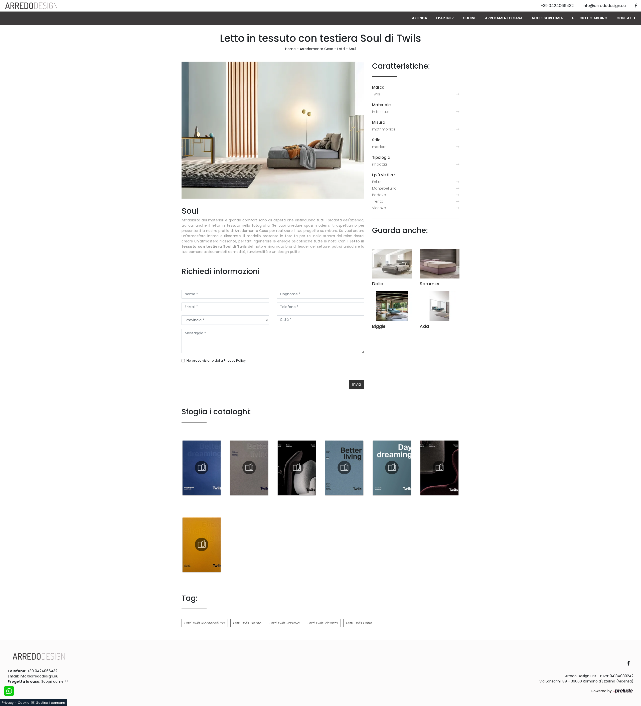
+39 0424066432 (42, 670)
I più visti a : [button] (383, 175)
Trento (377, 201)
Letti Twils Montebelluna (204, 623)
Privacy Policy (235, 360)
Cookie (24, 702)
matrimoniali (383, 129)
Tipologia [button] (381, 157)
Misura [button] (378, 122)
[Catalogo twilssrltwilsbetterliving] (249, 467)
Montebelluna (384, 188)
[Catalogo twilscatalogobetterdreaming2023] (202, 467)
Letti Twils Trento (247, 623)
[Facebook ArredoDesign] (630, 664)
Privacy (8, 702)
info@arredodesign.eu (39, 676)
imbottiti (379, 164)
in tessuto (381, 111)
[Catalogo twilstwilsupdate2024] (297, 467)
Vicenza (379, 207)
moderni (379, 146)
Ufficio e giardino (589, 18)
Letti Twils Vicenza (322, 623)
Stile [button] (376, 140)
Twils (376, 94)
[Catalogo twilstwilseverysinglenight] (202, 544)
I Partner (445, 18)
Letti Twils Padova (284, 623)
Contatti (625, 18)
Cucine (469, 18)
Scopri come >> (55, 681)
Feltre (377, 181)
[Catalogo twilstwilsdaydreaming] (392, 467)
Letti (341, 48)
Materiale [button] (381, 104)
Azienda (419, 18)
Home (290, 48)
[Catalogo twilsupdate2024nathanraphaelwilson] (344, 467)
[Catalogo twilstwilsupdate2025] (439, 467)
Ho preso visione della (216, 360)
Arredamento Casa (504, 18)
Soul (352, 48)
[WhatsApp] (9, 691)
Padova (379, 194)
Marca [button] (378, 87)
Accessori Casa (547, 18)
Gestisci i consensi (51, 702)
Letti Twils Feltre (359, 623)
